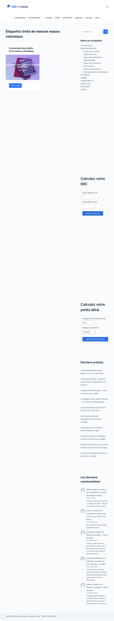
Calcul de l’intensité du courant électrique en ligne (96, 492)
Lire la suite (16, 86)
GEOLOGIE (89, 18)
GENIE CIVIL (79, 18)
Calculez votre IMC (93, 213)
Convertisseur (20, 18)
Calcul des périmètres (92, 57)
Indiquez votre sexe (90, 328)
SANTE (97, 18)
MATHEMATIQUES (34, 18)
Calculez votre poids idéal (95, 339)
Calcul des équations (92, 69)
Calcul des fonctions (92, 63)
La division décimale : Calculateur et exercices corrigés (91, 419)
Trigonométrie (89, 60)
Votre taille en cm (90, 193)
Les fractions (88, 66)
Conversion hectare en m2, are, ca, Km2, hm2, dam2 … (96, 516)
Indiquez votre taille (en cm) (94, 319)
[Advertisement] (94, 134)
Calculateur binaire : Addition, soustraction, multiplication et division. (93, 382)
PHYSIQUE (48, 18)
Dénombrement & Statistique (95, 72)
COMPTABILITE (67, 18)
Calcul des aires (90, 54)
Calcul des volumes (91, 51)
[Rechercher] (107, 7)
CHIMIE (57, 18)
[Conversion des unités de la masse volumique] (22, 67)
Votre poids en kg (89, 202)
